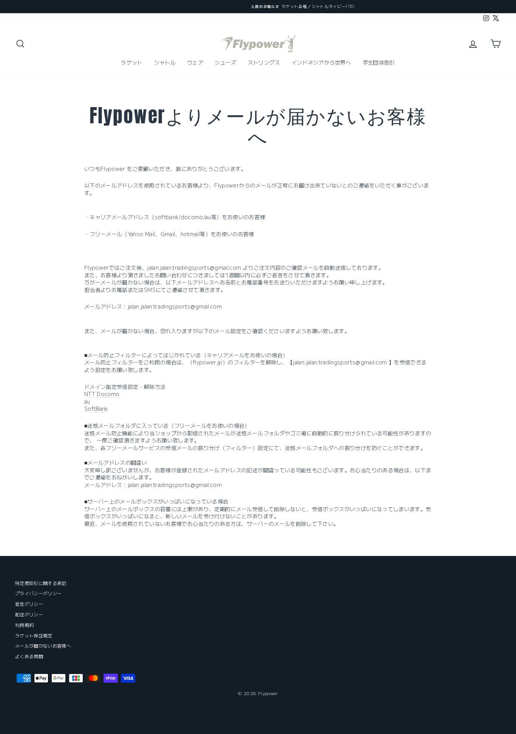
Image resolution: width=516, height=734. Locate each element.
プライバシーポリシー (38, 593)
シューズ (225, 62)
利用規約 (24, 625)
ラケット (131, 62)
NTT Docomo (102, 394)
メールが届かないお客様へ (43, 645)
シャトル (165, 62)
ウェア (195, 62)
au (87, 401)
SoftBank (96, 408)
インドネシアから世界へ (321, 62)
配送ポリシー (29, 614)
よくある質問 (29, 656)
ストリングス (264, 62)
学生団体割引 (379, 62)
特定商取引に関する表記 (40, 583)
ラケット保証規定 (34, 635)
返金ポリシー (29, 603)
